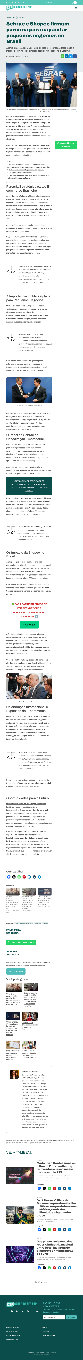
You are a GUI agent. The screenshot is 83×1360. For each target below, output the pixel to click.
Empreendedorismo (26, 923)
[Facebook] (6, 3)
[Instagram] (9, 3)
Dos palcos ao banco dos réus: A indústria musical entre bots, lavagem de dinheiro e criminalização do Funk (55, 1247)
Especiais (38, 923)
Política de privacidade (48, 1335)
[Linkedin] (12, 3)
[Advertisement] (66, 125)
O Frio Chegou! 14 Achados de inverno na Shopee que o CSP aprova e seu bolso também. (44, 900)
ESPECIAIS (11, 17)
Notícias (45, 923)
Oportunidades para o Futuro (19, 178)
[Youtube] (23, 3)
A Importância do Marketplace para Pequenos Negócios (29, 167)
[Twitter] (15, 3)
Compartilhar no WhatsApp (22, 942)
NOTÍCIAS (20, 17)
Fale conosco (46, 1331)
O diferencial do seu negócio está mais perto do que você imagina (29, 1054)
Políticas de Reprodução (13, 1335)
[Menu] (76, 8)
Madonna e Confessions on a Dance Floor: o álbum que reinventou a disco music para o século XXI (56, 1168)
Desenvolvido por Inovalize (41, 1355)
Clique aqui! (29, 624)
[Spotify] (18, 3)
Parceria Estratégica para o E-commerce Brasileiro (27, 164)
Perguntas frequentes (12, 1327)
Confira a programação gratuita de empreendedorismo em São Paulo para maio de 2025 (14, 999)
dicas (16, 923)
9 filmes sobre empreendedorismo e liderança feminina (30, 1026)
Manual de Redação (12, 1331)
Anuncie (44, 1327)
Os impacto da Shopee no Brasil (20, 172)
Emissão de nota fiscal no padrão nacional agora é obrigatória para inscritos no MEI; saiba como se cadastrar (27, 902)
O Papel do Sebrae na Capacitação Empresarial (26, 170)
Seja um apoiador (16, 971)
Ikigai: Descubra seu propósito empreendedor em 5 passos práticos (12, 1055)
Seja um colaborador (12, 1339)
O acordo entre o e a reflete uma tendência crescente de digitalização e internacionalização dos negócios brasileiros (26, 807)
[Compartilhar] (62, 56)
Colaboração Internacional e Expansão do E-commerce (29, 175)
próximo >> (45, 1282)
